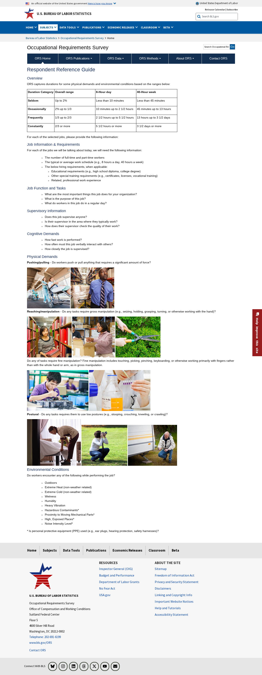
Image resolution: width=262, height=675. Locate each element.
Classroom (157, 550)
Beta (175, 550)
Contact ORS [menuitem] (218, 58)
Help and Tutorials (168, 608)
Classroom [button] (149, 27)
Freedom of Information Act (174, 575)
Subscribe (232, 9)
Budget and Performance (116, 575)
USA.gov (104, 595)
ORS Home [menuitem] (43, 58)
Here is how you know (100, 3)
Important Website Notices (174, 601)
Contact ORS (37, 650)
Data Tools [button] (68, 27)
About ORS (184, 58)
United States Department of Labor (218, 3)
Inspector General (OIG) (116, 569)
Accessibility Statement (171, 614)
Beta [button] (167, 27)
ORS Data (114, 58)
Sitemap (161, 569)
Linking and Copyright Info (173, 595)
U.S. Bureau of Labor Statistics (64, 13)
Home (31, 550)
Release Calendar (215, 9)
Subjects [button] (47, 27)
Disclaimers (163, 588)
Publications (96, 550)
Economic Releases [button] (121, 27)
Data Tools (71, 550)
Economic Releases (127, 550)
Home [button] (30, 27)
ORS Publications (78, 58)
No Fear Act (107, 588)
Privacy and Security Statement (177, 582)
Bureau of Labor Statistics (41, 38)
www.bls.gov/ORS (40, 643)
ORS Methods (148, 58)
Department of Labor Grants (119, 582)
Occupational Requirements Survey (82, 38)
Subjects (50, 550)
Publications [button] (92, 27)
